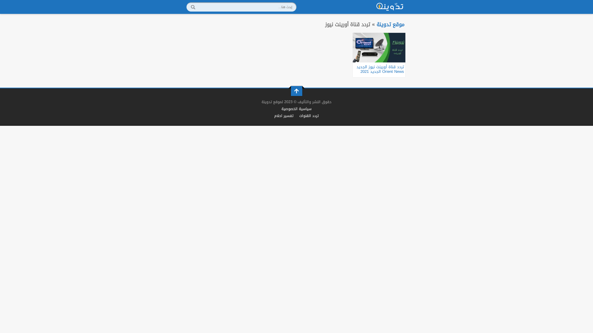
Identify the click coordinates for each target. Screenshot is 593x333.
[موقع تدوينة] (390, 7)
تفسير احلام (283, 115)
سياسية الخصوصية (296, 108)
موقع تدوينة (391, 24)
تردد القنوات (309, 115)
